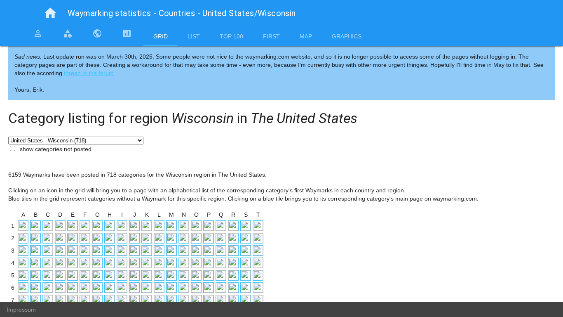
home (50, 13)
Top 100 (231, 36)
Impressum (21, 309)
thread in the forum (89, 73)
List (194, 36)
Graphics (346, 36)
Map (306, 36)
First (271, 36)
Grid (160, 36)
